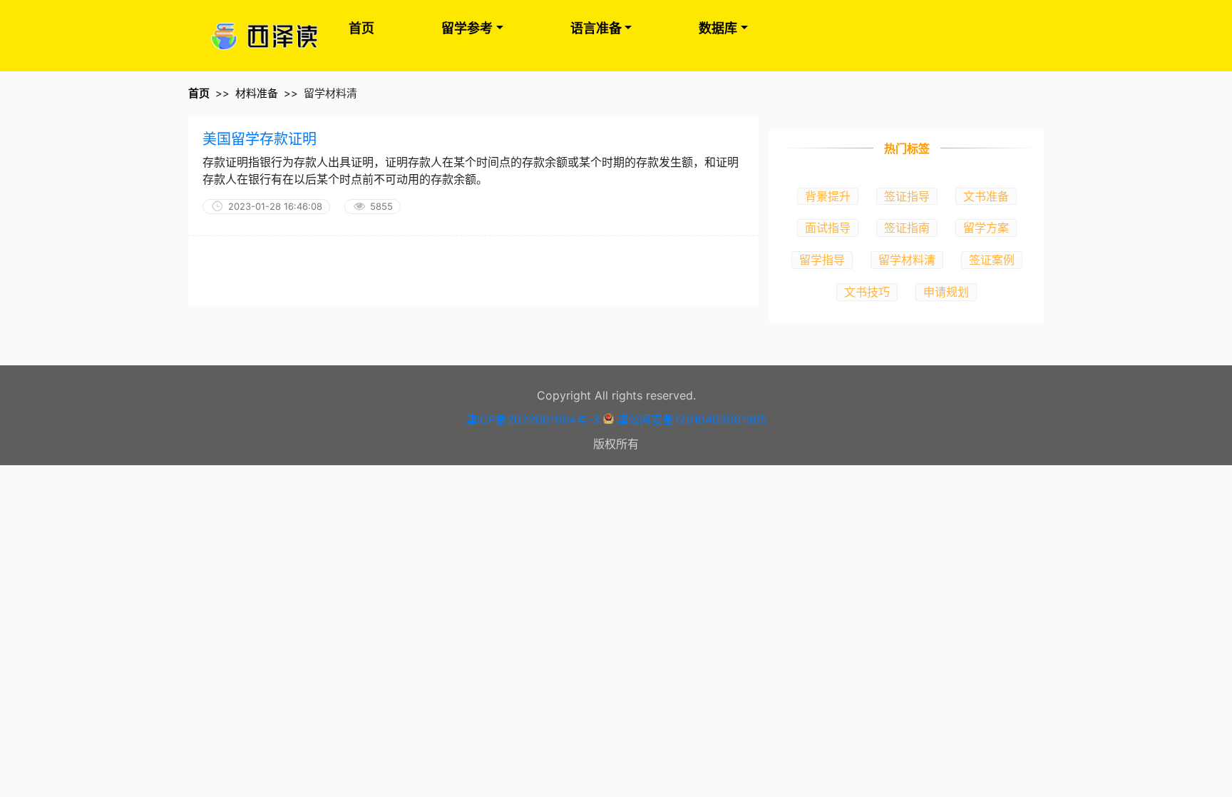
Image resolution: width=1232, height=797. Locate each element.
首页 (361, 28)
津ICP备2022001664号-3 (533, 419)
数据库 (718, 28)
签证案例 (992, 260)
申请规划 (946, 292)
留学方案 (986, 227)
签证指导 (907, 196)
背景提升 (828, 196)
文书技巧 (867, 292)
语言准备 (596, 28)
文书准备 (986, 196)
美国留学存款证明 (259, 139)
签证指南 (907, 227)
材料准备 (256, 93)
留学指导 (822, 260)
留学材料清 (906, 260)
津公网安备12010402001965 (692, 419)
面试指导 (828, 227)
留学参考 (467, 28)
